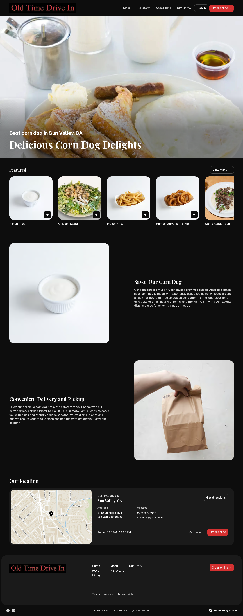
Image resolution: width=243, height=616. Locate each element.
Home (96, 566)
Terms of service (102, 594)
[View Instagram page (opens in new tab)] (14, 610)
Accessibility (125, 594)
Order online (218, 532)
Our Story (143, 8)
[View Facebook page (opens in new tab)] (8, 610)
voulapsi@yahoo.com (150, 517)
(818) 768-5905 (146, 513)
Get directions (216, 497)
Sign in (201, 8)
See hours (195, 532)
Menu (127, 8)
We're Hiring (163, 8)
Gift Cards (184, 8)
